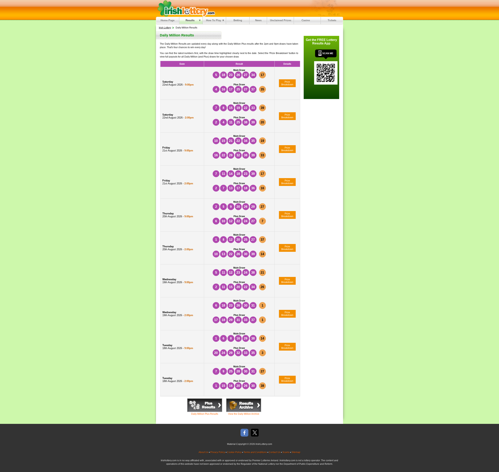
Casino (306, 20)
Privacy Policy (217, 452)
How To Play (213, 20)
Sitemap (296, 452)
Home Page (167, 20)
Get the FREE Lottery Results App (321, 41)
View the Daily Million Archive (243, 414)
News (258, 20)
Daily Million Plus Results (204, 414)
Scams (286, 452)
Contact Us (274, 452)
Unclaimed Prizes (280, 20)
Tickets (332, 20)
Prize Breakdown (287, 83)
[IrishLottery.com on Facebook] (244, 433)
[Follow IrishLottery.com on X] (255, 433)
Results (190, 20)
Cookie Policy (234, 452)
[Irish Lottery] (185, 8)
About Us (203, 452)
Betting (238, 20)
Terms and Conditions (255, 452)
